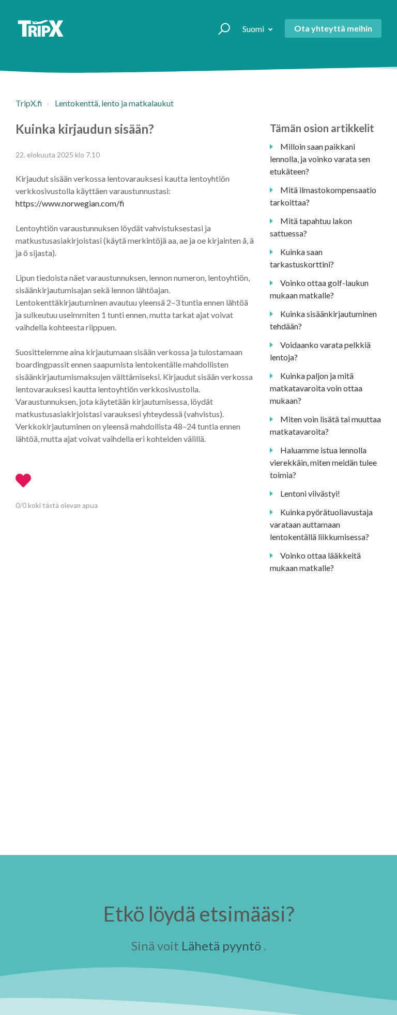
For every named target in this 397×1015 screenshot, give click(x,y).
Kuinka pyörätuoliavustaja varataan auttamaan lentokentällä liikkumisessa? (321, 524)
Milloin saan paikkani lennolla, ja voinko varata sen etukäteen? (320, 158)
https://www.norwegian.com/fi (70, 203)
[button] (219, 28)
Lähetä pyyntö (221, 945)
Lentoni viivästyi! (310, 493)
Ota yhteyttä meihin (333, 28)
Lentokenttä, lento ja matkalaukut (114, 103)
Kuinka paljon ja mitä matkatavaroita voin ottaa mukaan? (316, 388)
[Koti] (41, 28)
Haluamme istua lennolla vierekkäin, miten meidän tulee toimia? (323, 462)
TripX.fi (29, 103)
